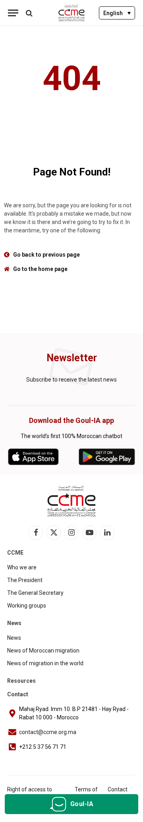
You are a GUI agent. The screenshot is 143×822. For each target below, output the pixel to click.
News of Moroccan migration (43, 650)
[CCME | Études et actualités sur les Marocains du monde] (71, 13)
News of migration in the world (45, 663)
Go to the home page (40, 269)
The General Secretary (35, 593)
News (14, 638)
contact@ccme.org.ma (47, 732)
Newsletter (71, 358)
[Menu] (13, 13)
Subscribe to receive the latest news (71, 379)
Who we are (22, 567)
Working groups (26, 605)
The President (25, 580)
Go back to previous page (46, 254)
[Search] (28, 13)
